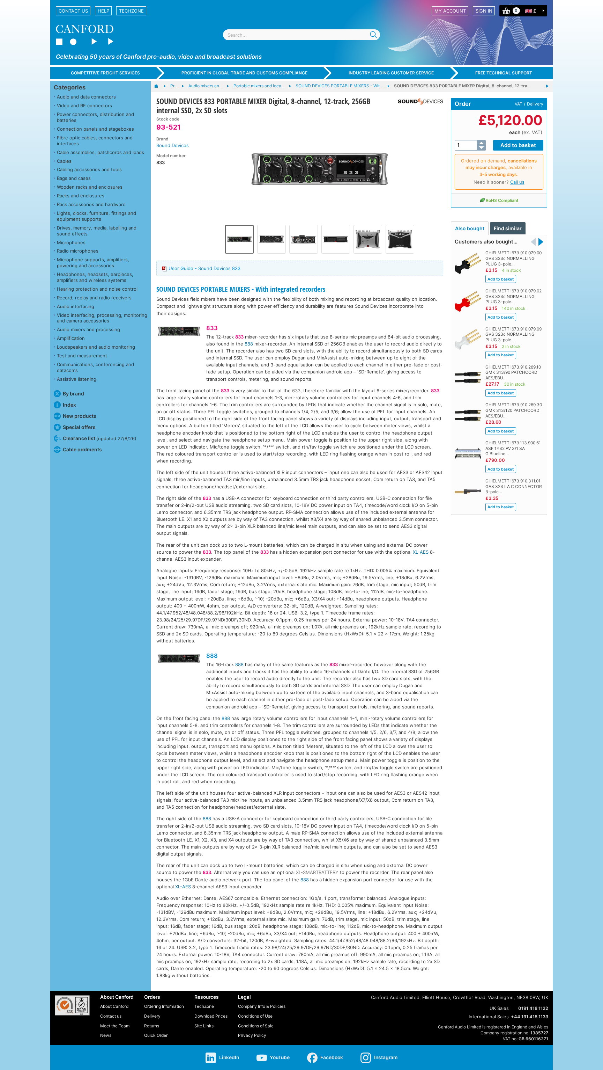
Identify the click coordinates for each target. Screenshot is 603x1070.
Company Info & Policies (261, 1006)
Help (103, 11)
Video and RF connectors (84, 105)
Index (69, 405)
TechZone (131, 11)
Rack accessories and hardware (91, 204)
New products (79, 416)
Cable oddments (82, 449)
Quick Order (156, 1035)
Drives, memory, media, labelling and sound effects (96, 230)
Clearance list (99, 438)
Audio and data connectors (86, 97)
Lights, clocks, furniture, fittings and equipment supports (96, 216)
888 (249, 344)
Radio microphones (77, 251)
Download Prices (211, 1016)
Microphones (71, 242)
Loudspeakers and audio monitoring (96, 347)
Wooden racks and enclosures (89, 187)
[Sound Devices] (418, 101)
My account (450, 11)
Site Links (204, 1025)
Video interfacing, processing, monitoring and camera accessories (102, 318)
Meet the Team (114, 1025)
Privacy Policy (252, 1035)
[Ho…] (160, 86)
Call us (517, 182)
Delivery (535, 104)
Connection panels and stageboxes (95, 129)
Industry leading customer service (391, 72)
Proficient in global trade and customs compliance (244, 72)
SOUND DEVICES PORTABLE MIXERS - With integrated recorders (240, 289)
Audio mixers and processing (88, 329)
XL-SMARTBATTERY (317, 872)
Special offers (79, 427)
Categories (69, 87)
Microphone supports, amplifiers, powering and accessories (93, 262)
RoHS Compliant (502, 200)
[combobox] (301, 34)
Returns (151, 1025)
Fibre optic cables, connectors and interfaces (95, 140)
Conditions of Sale (256, 1025)
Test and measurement (82, 355)
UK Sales (499, 1008)
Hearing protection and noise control (97, 289)
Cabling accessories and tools (89, 169)
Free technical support (503, 72)
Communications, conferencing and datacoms (95, 367)
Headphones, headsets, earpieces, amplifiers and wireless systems (95, 277)
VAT (518, 104)
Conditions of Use (255, 1016)
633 (296, 390)
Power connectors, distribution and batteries (95, 117)
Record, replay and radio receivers (94, 297)
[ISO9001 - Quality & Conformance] (72, 1005)
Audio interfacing (75, 306)
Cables (64, 161)
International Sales (489, 1016)
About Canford (114, 1006)
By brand (73, 393)
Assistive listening (76, 379)
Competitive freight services (105, 72)
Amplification (71, 338)
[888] (179, 660)
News (105, 1035)
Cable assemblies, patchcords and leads (100, 152)
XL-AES (421, 552)
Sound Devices (172, 145)
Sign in (484, 11)
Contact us (73, 11)
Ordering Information (164, 1006)
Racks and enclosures (80, 195)
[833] (179, 333)
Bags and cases (74, 178)
